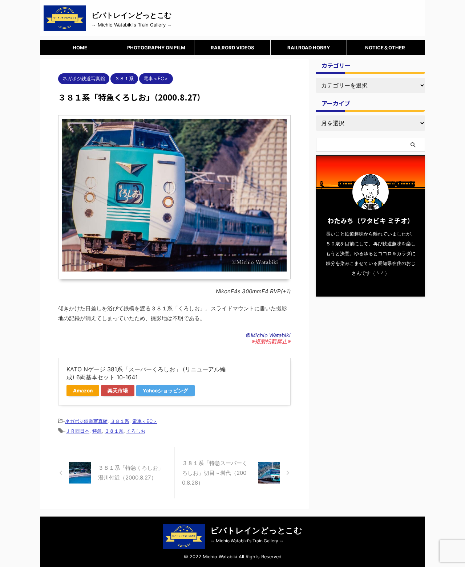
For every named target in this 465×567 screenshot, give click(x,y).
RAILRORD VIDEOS (232, 47)
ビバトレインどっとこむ (131, 15)
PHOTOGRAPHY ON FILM (156, 47)
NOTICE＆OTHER (385, 47)
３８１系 (119, 421)
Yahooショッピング (165, 390)
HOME (80, 47)
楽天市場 (118, 390)
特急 (97, 431)
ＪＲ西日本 (77, 431)
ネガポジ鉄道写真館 (86, 421)
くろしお (135, 431)
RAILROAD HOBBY (308, 47)
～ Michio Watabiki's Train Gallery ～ (247, 540)
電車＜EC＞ (144, 421)
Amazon (83, 390)
